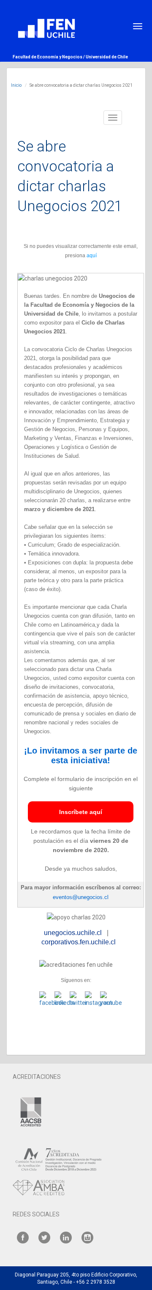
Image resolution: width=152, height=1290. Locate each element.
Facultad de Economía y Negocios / (49, 57)
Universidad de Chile (107, 57)
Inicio (16, 85)
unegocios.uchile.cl (73, 932)
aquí (92, 256)
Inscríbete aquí (80, 812)
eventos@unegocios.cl (81, 897)
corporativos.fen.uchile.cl (78, 942)
